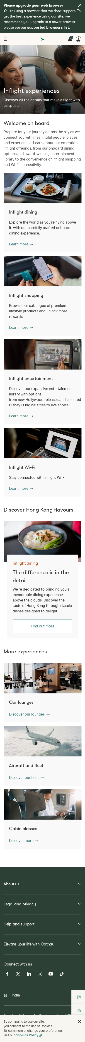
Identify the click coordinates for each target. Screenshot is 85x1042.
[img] (79, 5)
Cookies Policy (26, 1035)
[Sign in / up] (78, 39)
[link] (42, 541)
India (16, 995)
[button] (21, 244)
